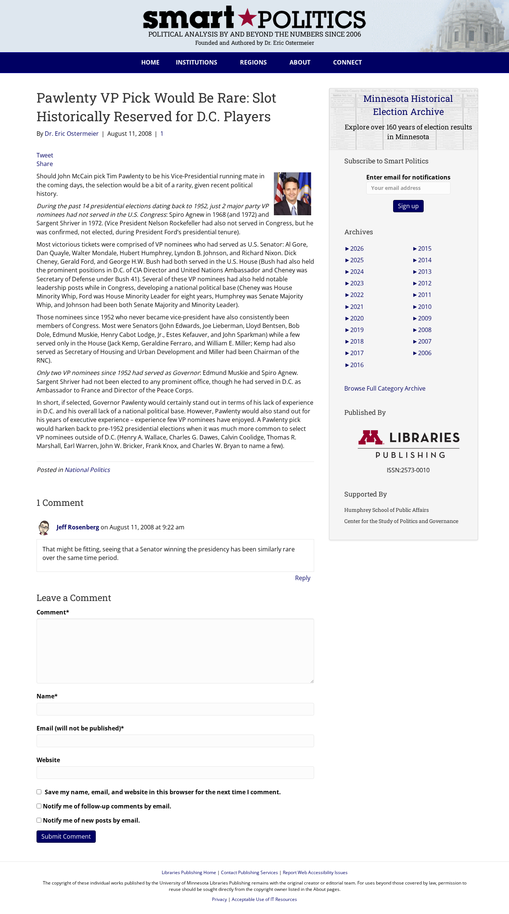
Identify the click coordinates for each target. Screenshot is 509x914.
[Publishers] (408, 444)
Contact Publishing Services (249, 872)
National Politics (87, 470)
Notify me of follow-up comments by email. (107, 806)
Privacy (219, 899)
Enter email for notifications (408, 177)
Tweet (45, 155)
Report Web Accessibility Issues (315, 872)
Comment (53, 612)
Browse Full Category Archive (385, 388)
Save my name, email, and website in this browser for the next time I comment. (163, 792)
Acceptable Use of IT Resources (264, 899)
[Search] (466, 61)
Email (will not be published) (80, 728)
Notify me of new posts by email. (91, 820)
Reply (302, 578)
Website (48, 760)
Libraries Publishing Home (189, 872)
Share (45, 164)
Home (150, 62)
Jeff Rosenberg (78, 527)
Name (47, 696)
